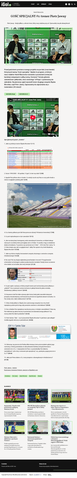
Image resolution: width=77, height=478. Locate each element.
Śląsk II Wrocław (23, 376)
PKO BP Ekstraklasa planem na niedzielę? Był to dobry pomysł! (36, 407)
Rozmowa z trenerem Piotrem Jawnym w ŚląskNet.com (21, 370)
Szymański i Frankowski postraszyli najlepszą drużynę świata (12, 407)
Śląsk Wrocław (32, 376)
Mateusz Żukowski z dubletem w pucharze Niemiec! (11, 439)
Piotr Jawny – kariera (10, 368)
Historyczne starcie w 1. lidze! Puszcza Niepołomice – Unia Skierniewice (60, 407)
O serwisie (4, 463)
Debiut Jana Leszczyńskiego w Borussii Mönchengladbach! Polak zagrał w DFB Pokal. (60, 439)
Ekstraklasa (7, 376)
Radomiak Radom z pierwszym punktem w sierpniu (35, 439)
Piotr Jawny (14, 376)
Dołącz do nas (42, 463)
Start (33, 4)
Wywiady (43, 4)
